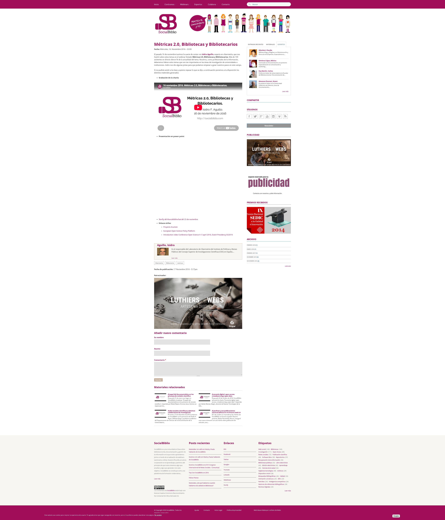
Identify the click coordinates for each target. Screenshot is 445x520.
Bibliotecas (274, 449)
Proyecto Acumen (170, 227)
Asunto (157, 349)
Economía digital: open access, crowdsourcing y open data (223, 395)
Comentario (160, 360)
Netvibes (261, 481)
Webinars (184, 4)
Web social (262, 449)
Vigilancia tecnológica (265, 471)
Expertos (198, 4)
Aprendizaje (283, 465)
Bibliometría (170, 263)
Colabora (212, 4)
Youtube (267, 116)
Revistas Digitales (264, 487)
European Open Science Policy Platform (179, 231)
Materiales (270, 44)
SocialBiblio (171, 490)
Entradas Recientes (255, 44)
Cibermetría (159, 263)
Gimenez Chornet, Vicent (268, 81)
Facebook (249, 116)
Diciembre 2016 (252, 257)
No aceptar (158, 515)
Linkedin (273, 116)
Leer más (175, 258)
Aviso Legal (218, 510)
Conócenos (169, 4)
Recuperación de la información (269, 460)
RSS (225, 449)
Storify (226, 485)
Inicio (156, 4)
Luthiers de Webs (275, 510)
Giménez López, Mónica (267, 61)
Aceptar (396, 516)
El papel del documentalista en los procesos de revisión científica (181, 395)
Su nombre (159, 337)
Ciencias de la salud (268, 468)
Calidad (282, 476)
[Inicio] (166, 33)
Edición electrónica (268, 465)
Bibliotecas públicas (265, 463)
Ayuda (196, 510)
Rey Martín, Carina (266, 71)
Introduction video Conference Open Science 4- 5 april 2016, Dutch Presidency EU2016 (198, 235)
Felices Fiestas (194, 478)
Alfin (279, 479)
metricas (180, 263)
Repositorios (280, 457)
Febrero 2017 (251, 253)
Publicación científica (280, 454)
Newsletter (269, 126)
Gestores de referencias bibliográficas (271, 484)
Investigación (263, 452)
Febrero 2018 (251, 245)
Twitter (255, 116)
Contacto (226, 4)
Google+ (261, 116)
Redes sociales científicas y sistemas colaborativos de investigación (181, 412)
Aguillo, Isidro (166, 245)
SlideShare (279, 116)
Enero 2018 (250, 249)
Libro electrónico (282, 463)
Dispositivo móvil (264, 473)
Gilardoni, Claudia (265, 50)
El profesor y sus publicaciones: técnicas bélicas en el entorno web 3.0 (226, 412)
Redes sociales (263, 454)
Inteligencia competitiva (277, 481)
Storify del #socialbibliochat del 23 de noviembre (178, 219)
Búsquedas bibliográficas (267, 476)
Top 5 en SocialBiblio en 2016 (199, 473)
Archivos (280, 471)
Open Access (277, 452)
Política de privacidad (234, 510)
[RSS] (285, 116)
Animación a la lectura (265, 479)
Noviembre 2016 (252, 261)
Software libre (267, 457)
